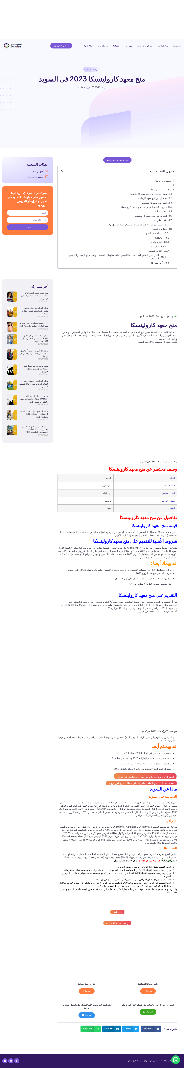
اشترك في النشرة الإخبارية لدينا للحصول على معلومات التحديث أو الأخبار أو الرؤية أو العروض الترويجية (114, 257)
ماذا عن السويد (159, 228)
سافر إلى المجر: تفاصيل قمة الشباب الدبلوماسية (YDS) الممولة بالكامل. (33, 384)
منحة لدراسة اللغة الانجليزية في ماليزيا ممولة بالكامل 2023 (142, 768)
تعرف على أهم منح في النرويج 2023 (153, 573)
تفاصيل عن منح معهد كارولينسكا (151, 198)
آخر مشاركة (157, 262)
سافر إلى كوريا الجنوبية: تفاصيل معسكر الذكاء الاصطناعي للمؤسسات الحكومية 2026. (35, 429)
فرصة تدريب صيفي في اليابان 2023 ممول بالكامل (146, 753)
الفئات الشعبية (155, 250)
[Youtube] (10, 1060)
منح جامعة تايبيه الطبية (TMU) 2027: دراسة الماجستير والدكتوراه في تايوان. (33, 296)
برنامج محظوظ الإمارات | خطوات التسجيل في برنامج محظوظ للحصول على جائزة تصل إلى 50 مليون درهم (119, 569)
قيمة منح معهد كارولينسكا (154, 202)
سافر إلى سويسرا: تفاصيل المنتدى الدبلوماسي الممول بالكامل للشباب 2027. (33, 414)
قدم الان (117, 911)
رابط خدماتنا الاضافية (117, 922)
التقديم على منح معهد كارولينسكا (151, 215)
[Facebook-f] (16, 1060)
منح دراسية (162, 45)
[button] (62, 171)
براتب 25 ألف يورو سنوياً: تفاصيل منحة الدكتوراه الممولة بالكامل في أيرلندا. (33, 353)
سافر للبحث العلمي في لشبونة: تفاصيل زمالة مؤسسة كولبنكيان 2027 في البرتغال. (35, 338)
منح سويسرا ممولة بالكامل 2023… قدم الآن (150, 583)
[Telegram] (4, 1060)
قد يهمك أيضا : (160, 211)
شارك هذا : (153, 246)
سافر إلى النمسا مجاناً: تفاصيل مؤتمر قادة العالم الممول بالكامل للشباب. (34, 311)
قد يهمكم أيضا (160, 220)
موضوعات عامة (144, 45)
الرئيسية (177, 45)
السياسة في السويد (153, 233)
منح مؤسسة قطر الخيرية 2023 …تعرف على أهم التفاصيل (143, 578)
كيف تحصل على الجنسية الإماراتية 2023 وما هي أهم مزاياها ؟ (141, 758)
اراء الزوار (88, 45)
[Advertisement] (98, 20)
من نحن (128, 45)
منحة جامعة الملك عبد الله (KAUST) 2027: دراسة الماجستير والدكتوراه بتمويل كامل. (33, 399)
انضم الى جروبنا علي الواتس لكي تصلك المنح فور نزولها (136, 224)
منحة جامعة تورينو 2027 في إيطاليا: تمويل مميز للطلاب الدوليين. (36, 369)
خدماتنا (116, 45)
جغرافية (159, 237)
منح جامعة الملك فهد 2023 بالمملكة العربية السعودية (145, 763)
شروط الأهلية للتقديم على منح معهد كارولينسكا (144, 207)
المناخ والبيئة (157, 242)
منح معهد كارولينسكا (161, 189)
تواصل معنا (103, 45)
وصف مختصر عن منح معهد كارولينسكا (148, 194)
